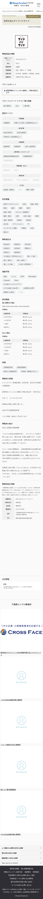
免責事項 (28, 872)
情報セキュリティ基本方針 (13, 872)
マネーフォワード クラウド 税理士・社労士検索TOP (17, 11)
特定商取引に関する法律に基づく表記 (21, 875)
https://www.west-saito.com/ (24, 518)
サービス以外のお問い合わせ (21, 885)
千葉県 (18, 67)
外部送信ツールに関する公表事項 (21, 878)
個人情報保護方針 (27, 869)
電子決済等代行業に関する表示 (21, 882)
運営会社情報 (14, 869)
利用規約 (36, 872)
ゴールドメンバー (21, 59)
